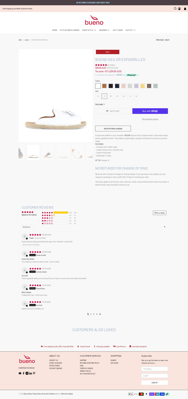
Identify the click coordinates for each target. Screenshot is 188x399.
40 (123, 96)
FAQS (81, 365)
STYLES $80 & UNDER (69, 30)
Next (167, 40)
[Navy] (117, 86)
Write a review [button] (159, 213)
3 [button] (93, 314)
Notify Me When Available (113, 128)
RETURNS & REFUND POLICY (89, 363)
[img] (35, 235)
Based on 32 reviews (29, 215)
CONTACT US (53, 360)
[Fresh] (130, 86)
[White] (98, 86)
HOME (54, 30)
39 (117, 96)
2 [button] (90, 314)
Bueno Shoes (28, 394)
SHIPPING (83, 360)
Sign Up (155, 382)
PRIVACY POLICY (85, 371)
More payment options (150, 119)
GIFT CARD (118, 30)
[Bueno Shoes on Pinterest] (34, 374)
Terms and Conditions (48, 394)
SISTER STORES (54, 365)
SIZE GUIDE (114, 363)
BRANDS (103, 30)
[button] (101, 65)
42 (136, 96)
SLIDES (27, 40)
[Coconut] (104, 86)
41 (130, 96)
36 (98, 96)
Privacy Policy (37, 394)
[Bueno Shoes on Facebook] (23, 374)
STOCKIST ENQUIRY (55, 368)
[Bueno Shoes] (94, 20)
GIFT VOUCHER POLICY (87, 374)
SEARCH (113, 360)
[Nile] (155, 86)
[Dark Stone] (149, 86)
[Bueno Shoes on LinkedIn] (30, 374)
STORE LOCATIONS (55, 363)
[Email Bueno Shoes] (20, 374)
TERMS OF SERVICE (86, 368)
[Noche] (142, 86)
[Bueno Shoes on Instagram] (27, 374)
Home (20, 40)
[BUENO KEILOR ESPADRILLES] (56, 95)
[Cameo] (123, 86)
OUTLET (129, 30)
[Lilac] (136, 86)
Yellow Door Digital (67, 394)
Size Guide (99, 104)
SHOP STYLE (87, 30)
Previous (160, 40)
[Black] (110, 86)
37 (104, 96)
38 (111, 96)
